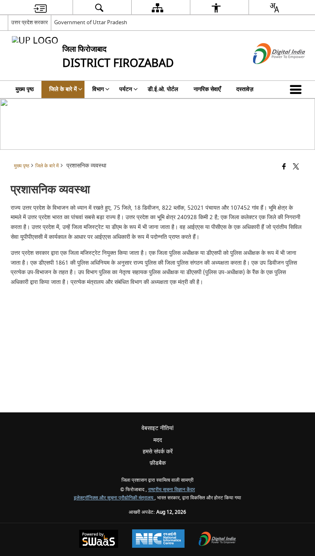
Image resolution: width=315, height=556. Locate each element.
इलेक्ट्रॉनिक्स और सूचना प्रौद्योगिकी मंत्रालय (114, 497)
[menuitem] (40, 7)
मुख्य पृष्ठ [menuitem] (25, 89)
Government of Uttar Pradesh (90, 22)
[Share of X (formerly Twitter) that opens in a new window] (296, 167)
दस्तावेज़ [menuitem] (244, 89)
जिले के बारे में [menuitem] (63, 89)
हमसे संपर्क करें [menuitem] (158, 451)
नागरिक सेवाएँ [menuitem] (207, 89)
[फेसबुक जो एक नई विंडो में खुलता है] (284, 167)
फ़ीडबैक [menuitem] (158, 463)
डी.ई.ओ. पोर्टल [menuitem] (163, 89)
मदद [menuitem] (157, 440)
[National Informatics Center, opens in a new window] (158, 539)
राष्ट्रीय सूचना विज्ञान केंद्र (171, 489)
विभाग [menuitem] (98, 89)
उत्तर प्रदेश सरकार (29, 22)
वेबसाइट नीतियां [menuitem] (157, 428)
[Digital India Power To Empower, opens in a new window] (217, 540)
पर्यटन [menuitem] (125, 89)
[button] (297, 89)
